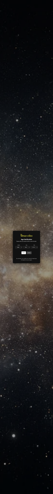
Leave (29, 252)
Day (26, 245)
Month (19, 245)
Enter (24, 252)
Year (34, 245)
